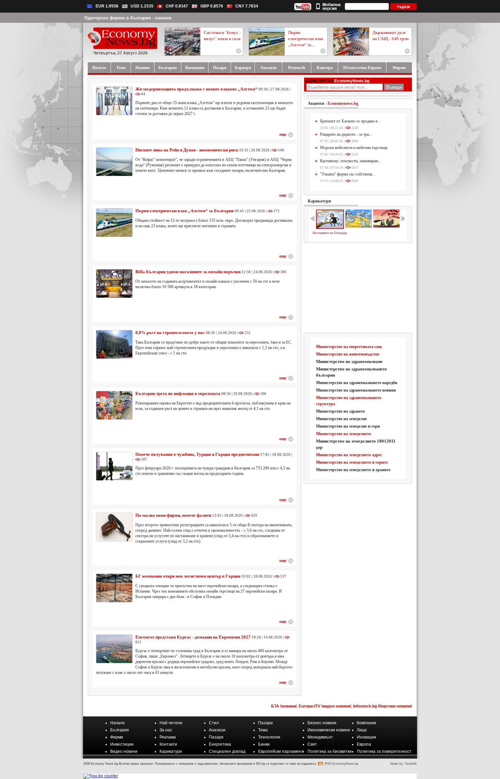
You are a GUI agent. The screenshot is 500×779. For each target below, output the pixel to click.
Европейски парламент (280, 751)
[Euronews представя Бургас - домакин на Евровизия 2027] (114, 648)
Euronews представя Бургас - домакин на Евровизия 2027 (193, 637)
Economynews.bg (343, 103)
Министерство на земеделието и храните (353, 469)
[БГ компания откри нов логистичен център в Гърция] (114, 588)
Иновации (366, 737)
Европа (364, 744)
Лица (362, 730)
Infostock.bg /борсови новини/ (382, 706)
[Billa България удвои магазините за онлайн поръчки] (114, 283)
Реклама (168, 737)
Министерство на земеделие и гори (348, 426)
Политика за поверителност (384, 751)
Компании (366, 722)
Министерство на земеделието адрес (349, 454)
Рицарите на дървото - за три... (346, 134)
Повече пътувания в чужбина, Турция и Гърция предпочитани (197, 454)
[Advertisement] (358, 288)
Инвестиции (122, 744)
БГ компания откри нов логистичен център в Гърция (187, 576)
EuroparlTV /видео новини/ (325, 706)
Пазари (265, 722)
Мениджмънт (320, 737)
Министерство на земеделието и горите (352, 462)
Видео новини (123, 751)
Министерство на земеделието (343, 433)
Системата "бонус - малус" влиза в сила (222, 35)
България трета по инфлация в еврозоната (177, 393)
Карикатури (319, 201)
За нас (166, 730)
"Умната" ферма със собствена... (347, 174)
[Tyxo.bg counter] (100, 776)
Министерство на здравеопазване (349, 361)
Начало (117, 722)
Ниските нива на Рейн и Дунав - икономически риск (186, 149)
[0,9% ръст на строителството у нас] (114, 344)
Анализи (217, 730)
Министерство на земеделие (341, 418)
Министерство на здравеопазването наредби (356, 382)
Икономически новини (328, 730)
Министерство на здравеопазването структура (348, 400)
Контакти (168, 744)
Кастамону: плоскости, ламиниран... (350, 161)
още (282, 134)
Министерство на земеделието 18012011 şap (356, 444)
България (119, 730)
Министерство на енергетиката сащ (349, 346)
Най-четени (171, 722)
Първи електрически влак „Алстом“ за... (305, 38)
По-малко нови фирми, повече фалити (173, 515)
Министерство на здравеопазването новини (356, 390)
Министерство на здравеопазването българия (351, 372)
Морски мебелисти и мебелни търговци (353, 147)
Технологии (269, 737)
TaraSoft (411, 763)
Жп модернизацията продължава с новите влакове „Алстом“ (196, 89)
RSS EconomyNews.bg (341, 763)
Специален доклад (227, 751)
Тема (263, 730)
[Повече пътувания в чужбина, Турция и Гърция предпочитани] (114, 466)
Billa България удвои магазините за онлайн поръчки (187, 271)
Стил (214, 722)
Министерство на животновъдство (347, 354)
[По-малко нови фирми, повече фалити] (114, 527)
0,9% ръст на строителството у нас (170, 332)
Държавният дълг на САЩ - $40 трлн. (391, 35)
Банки (264, 744)
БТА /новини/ (284, 706)
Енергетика (220, 744)
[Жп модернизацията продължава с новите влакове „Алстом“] (114, 100)
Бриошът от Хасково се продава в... (350, 121)
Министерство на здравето (340, 411)
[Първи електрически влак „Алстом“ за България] (114, 222)
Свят (312, 744)
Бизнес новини (321, 722)
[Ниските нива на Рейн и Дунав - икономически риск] (114, 161)
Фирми (116, 737)
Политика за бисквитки (329, 751)
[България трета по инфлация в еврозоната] (114, 405)
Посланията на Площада (330, 233)
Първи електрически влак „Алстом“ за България (184, 210)
